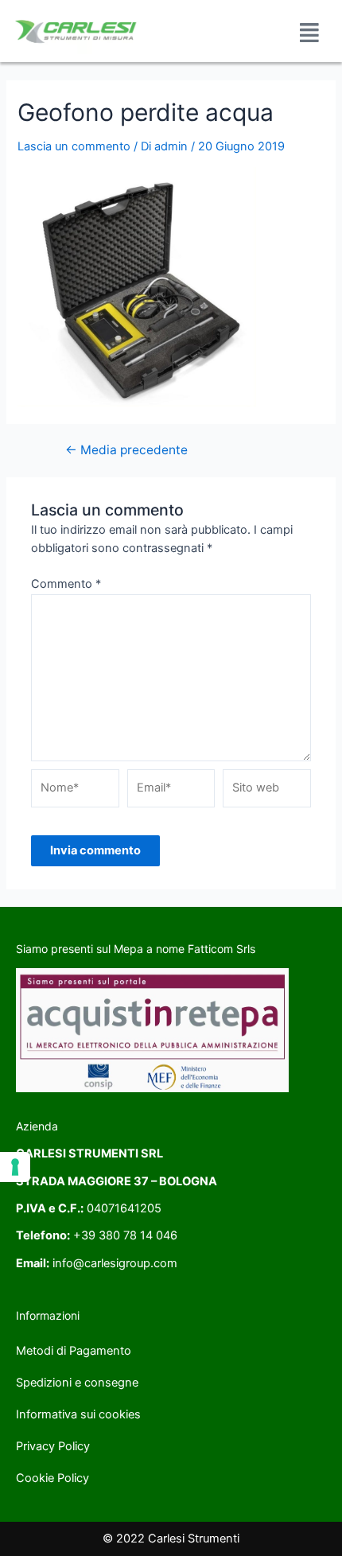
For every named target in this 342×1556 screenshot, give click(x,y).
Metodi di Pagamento (73, 1351)
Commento (66, 584)
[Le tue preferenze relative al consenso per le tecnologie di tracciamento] (15, 1167)
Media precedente (126, 450)
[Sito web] (267, 791)
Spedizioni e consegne (77, 1382)
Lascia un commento (73, 146)
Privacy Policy (53, 1446)
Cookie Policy (52, 1478)
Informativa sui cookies (78, 1414)
